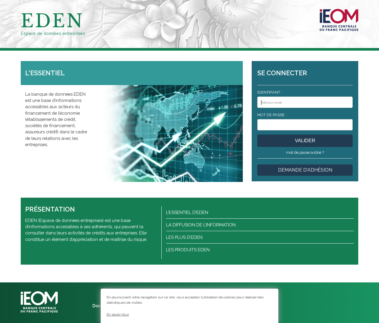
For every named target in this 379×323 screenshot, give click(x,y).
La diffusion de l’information (201, 224)
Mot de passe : (271, 115)
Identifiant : (269, 92)
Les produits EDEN (188, 249)
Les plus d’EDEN (184, 237)
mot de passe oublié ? (305, 152)
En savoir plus (118, 314)
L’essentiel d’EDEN (187, 212)
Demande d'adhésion (305, 170)
